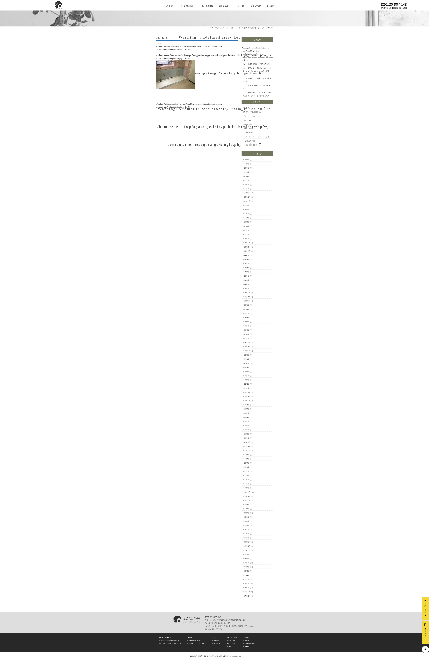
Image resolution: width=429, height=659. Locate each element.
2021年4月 (246, 425)
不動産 (245, 108)
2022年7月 (246, 363)
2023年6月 (246, 317)
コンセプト (169, 6)
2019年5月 (246, 521)
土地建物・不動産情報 (250, 112)
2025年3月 (246, 230)
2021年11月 (246, 396)
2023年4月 (246, 326)
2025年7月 (246, 214)
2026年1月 (246, 189)
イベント (215, 638)
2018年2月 (246, 583)
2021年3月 (246, 430)
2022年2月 (246, 384)
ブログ (245, 120)
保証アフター (231, 640)
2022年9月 (246, 355)
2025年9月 (246, 205)
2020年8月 (246, 459)
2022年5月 (246, 372)
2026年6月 (246, 168)
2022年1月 (246, 388)
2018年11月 (246, 546)
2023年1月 (246, 338)
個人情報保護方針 (248, 643)
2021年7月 (246, 413)
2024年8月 (246, 259)
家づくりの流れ (232, 638)
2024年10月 (246, 251)
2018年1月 (246, 588)
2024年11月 (246, 247)
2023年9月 (246, 305)
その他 (247, 145)
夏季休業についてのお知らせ (259, 64)
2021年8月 (246, 409)
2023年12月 (246, 293)
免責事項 (246, 646)
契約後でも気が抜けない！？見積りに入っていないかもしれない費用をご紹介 (257, 71)
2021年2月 (246, 434)
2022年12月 (246, 342)
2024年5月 (246, 272)
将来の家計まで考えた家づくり (169, 640)
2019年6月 (246, 517)
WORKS (189, 638)
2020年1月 (246, 488)
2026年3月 (246, 180)
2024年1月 (246, 288)
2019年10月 (246, 500)
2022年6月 (246, 367)
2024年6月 (246, 268)
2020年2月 (246, 484)
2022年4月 (246, 376)
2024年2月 (246, 284)
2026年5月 (246, 172)
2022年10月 (246, 351)
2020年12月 (246, 442)
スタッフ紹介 (256, 6)
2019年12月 (246, 492)
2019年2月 (246, 534)
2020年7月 (246, 463)
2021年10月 (246, 401)
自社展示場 (223, 6)
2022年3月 (246, 380)
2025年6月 (246, 218)
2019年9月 (246, 504)
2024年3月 (246, 280)
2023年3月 (246, 330)
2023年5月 (246, 322)
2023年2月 (246, 334)
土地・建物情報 (206, 6)
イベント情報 (239, 6)
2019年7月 (246, 513)
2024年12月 (246, 243)
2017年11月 (246, 596)
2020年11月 (246, 446)
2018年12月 (246, 542)
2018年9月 (246, 554)
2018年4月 (246, 575)
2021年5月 (246, 421)
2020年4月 (246, 475)
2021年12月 (246, 392)
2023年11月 (246, 297)
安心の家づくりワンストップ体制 (170, 643)
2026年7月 (246, 164)
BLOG (229, 646)
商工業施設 (249, 128)
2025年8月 (246, 209)
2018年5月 (246, 571)
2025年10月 (246, 201)
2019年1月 (246, 538)
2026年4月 (246, 176)
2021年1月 (246, 438)
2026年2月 (246, 185)
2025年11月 (246, 197)
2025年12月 (246, 193)
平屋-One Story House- (194, 640)
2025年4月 (246, 226)
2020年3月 (246, 480)
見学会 (247, 132)
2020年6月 (246, 467)
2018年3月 (246, 579)
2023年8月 (246, 309)
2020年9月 (246, 455)
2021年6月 (246, 417)
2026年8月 (246, 160)
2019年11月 (246, 496)
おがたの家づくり (165, 638)
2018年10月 (246, 550)
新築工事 (248, 141)
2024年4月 (246, 276)
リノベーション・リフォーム (255, 137)
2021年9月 (246, 405)
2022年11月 (246, 346)
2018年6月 (246, 567)
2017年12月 (246, 592)
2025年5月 (246, 222)
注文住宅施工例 (187, 6)
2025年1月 (246, 238)
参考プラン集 (216, 643)
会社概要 (270, 6)
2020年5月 (246, 471)
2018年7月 (246, 563)
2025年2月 (246, 234)
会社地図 (246, 640)
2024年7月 (246, 263)
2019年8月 (246, 509)
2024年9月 (246, 255)
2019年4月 (246, 525)
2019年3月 (246, 529)
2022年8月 (246, 359)
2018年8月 (246, 558)
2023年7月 (246, 313)
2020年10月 (246, 450)
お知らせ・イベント (250, 116)
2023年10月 (246, 301)
